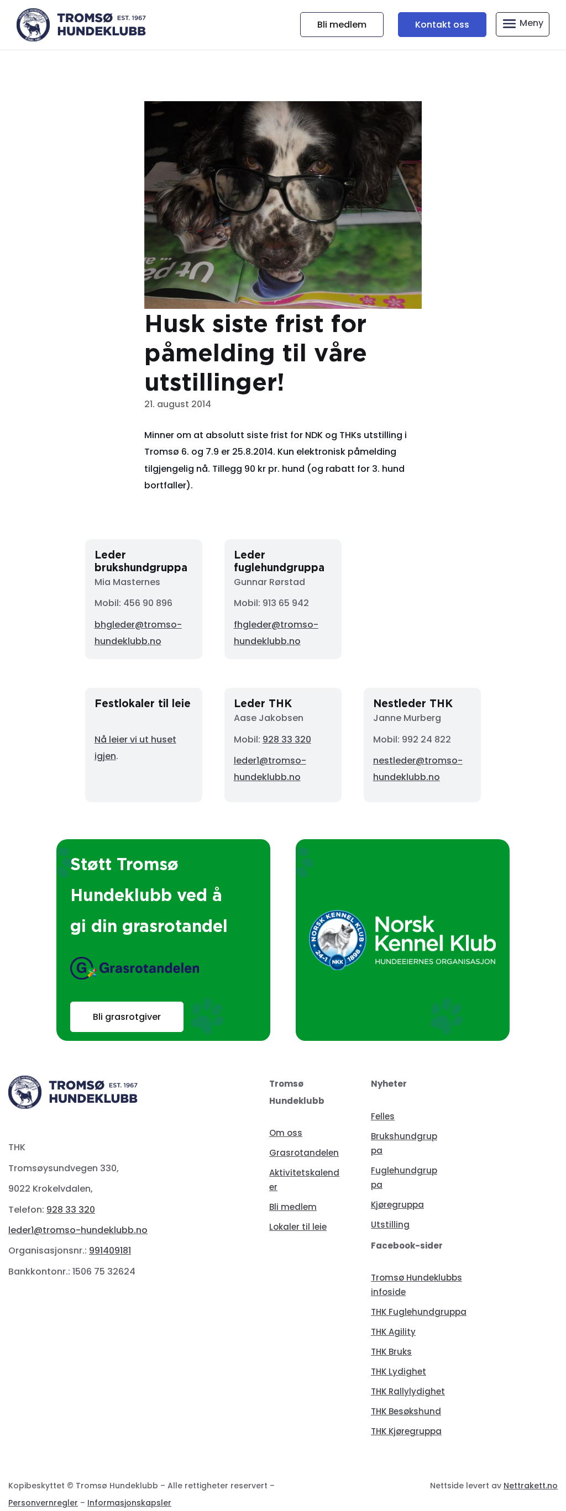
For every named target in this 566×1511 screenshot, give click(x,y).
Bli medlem (341, 24)
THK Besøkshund (406, 1411)
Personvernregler (43, 1502)
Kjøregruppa (397, 1204)
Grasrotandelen (304, 1153)
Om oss (285, 1133)
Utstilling (390, 1224)
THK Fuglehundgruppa (419, 1312)
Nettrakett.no (531, 1485)
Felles (383, 1116)
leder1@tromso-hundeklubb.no (78, 1230)
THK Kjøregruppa (406, 1431)
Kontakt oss (442, 24)
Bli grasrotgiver (127, 1016)
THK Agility (393, 1332)
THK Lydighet (398, 1371)
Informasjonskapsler (129, 1502)
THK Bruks (391, 1351)
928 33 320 (287, 739)
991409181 (110, 1250)
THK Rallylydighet (408, 1391)
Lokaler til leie (298, 1227)
